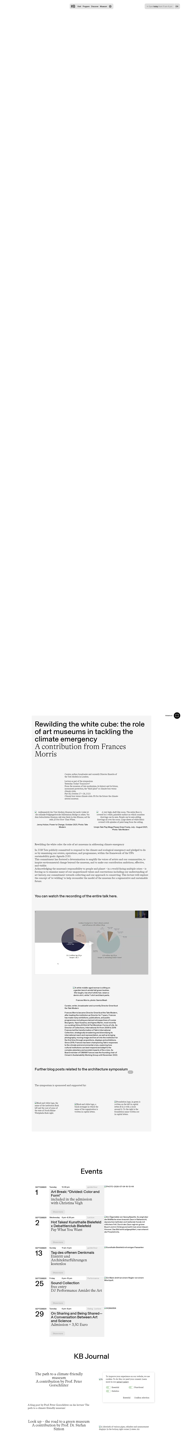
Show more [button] (58, 1212)
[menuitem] (177, 6)
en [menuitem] (177, 6)
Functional (139, 1387)
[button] (110, 6)
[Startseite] (73, 6)
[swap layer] (177, 715)
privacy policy (123, 1382)
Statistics (115, 1391)
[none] (177, 6)
